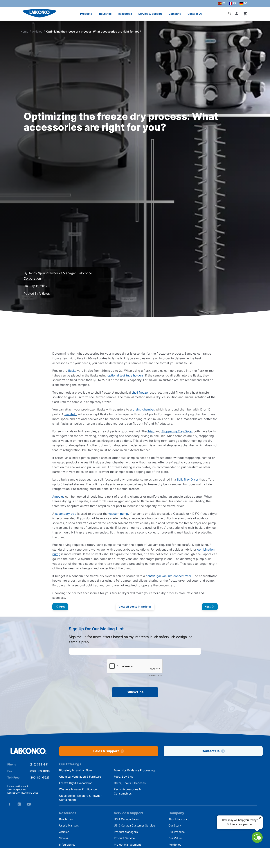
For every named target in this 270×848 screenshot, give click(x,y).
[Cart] (245, 13)
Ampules (58, 496)
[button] (237, 14)
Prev (62, 606)
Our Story (174, 825)
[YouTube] (28, 804)
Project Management (127, 844)
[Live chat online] (257, 842)
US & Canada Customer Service (134, 825)
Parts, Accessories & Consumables (127, 791)
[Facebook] (9, 804)
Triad (150, 431)
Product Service (124, 838)
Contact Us (195, 13)
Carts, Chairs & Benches (130, 783)
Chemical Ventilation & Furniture (80, 776)
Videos (63, 838)
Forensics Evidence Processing (134, 770)
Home (24, 31)
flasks (72, 370)
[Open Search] (229, 13)
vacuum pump (118, 513)
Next (208, 606)
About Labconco (178, 819)
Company (175, 13)
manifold (70, 414)
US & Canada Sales (126, 819)
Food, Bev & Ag (124, 776)
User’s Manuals (69, 825)
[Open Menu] (6, 12)
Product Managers (126, 832)
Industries (104, 13)
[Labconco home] (28, 751)
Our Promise (176, 832)
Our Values (175, 838)
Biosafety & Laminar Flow (75, 770)
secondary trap (65, 513)
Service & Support (150, 13)
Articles (37, 31)
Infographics (67, 844)
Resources (125, 13)
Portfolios (174, 844)
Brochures (66, 819)
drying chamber (143, 409)
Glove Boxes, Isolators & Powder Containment (80, 798)
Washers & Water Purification (78, 789)
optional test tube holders (125, 375)
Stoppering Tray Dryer (176, 431)
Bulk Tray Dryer (187, 479)
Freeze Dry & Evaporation (75, 783)
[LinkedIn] (19, 804)
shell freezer (140, 392)
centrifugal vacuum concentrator (168, 576)
